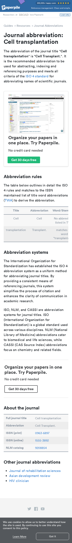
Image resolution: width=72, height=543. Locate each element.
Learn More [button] (19, 536)
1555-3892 (42, 440)
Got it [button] (52, 536)
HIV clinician (19, 481)
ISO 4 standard (37, 76)
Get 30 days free (23, 160)
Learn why (65, 14)
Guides (8, 25)
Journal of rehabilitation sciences (35, 471)
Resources (23, 25)
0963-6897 (42, 433)
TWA (8, 200)
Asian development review (29, 476)
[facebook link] (36, 509)
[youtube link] (42, 509)
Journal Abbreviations (48, 25)
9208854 (41, 448)
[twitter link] (29, 509)
